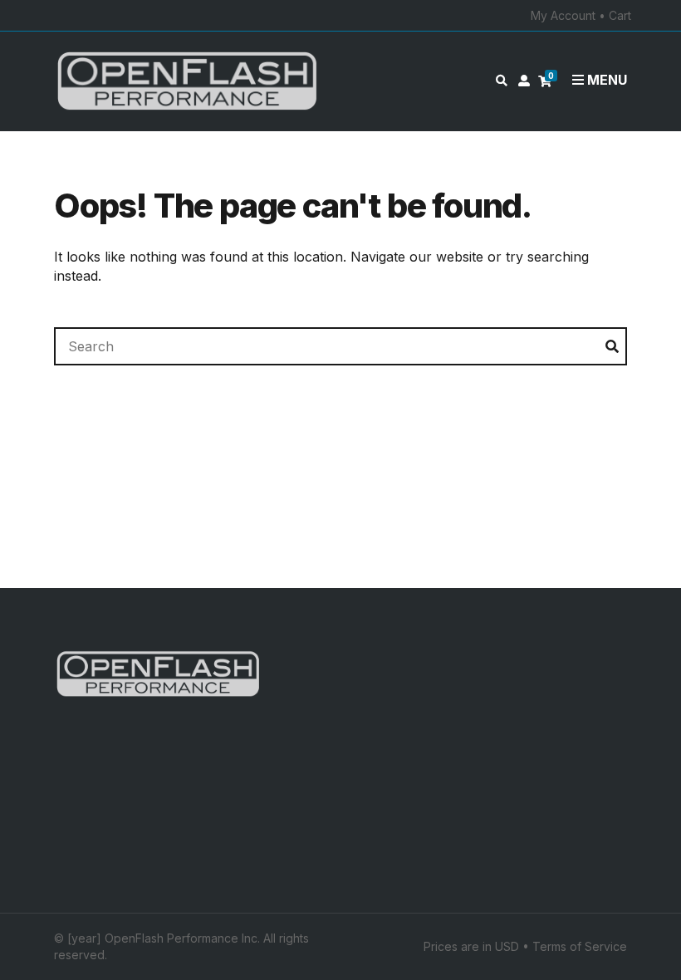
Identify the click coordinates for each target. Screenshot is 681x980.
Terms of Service (579, 946)
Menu (605, 79)
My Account (563, 15)
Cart (620, 15)
